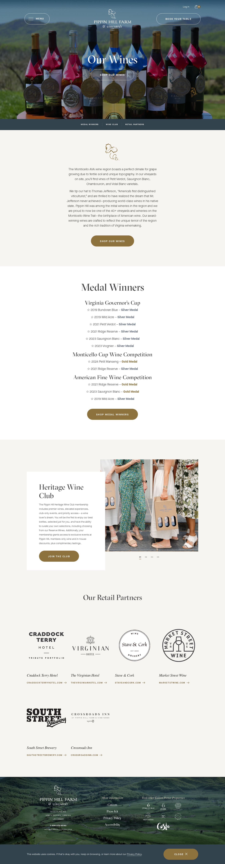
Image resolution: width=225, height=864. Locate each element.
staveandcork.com (128, 683)
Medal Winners (90, 124)
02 (146, 557)
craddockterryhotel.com (45, 683)
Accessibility (112, 824)
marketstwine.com (172, 683)
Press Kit (112, 811)
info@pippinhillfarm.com (58, 829)
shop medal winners (112, 414)
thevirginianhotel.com (87, 683)
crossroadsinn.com (84, 755)
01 (140, 557)
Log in (186, 6)
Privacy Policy (134, 854)
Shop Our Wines (112, 241)
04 (158, 557)
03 (152, 557)
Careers (112, 805)
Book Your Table (178, 20)
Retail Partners (134, 124)
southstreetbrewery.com (44, 755)
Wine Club (112, 124)
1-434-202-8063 (58, 825)
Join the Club (59, 556)
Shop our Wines (112, 75)
